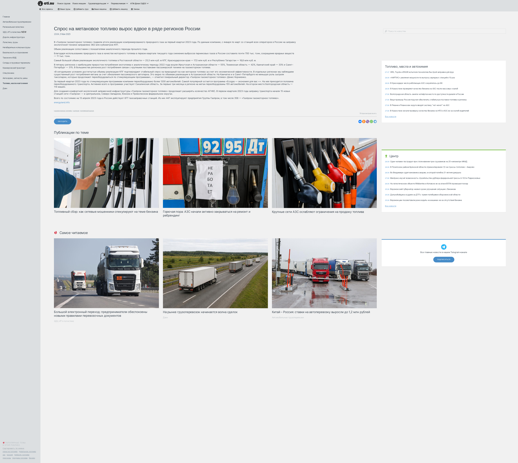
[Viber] (367, 121)
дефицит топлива (21, 455)
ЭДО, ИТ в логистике (12, 32)
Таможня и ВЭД (9, 57)
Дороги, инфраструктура (14, 37)
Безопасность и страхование (15, 52)
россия (10, 455)
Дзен (5, 88)
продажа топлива (20, 458)
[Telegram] (375, 121)
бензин (32, 458)
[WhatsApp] (371, 121)
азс (4, 455)
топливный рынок (87, 111)
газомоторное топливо (63, 111)
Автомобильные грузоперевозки (17, 22)
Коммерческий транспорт (14, 68)
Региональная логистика (13, 27)
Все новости (390, 116)
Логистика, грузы (10, 42)
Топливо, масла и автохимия (15, 83)
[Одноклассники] (363, 121)
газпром (76, 111)
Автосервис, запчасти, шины (15, 78)
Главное (6, 16)
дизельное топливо (27, 451)
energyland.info (62, 102)
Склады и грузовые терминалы (16, 63)
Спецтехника (8, 73)
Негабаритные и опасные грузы (16, 47)
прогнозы (7, 458)
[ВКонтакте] (360, 121)
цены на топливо (10, 451)
